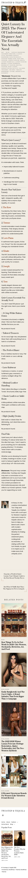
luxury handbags (13, 63)
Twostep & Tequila (8, 867)
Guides (7, 689)
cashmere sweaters (8, 54)
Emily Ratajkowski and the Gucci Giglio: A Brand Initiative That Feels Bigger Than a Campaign (13, 695)
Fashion (13, 822)
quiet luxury (12, 66)
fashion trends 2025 (8, 58)
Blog (7, 52)
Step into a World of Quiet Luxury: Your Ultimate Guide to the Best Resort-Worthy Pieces (14, 576)
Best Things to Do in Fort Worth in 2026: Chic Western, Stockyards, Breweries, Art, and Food (13, 645)
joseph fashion (13, 60)
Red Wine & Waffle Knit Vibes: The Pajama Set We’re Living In (13, 588)
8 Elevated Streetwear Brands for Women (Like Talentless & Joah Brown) (14, 795)
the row (12, 70)
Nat (2, 52)
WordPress (12, 869)
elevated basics (15, 57)
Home (3, 822)
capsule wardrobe (18, 52)
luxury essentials (8, 62)
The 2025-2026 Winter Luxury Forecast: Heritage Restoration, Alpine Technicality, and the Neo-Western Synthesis (12, 746)
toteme (12, 71)
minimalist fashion (8, 65)
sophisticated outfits (9, 68)
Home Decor (5, 824)
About (8, 822)
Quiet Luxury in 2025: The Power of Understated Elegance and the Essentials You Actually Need (13, 36)
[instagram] (2, 815)
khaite (22, 60)
